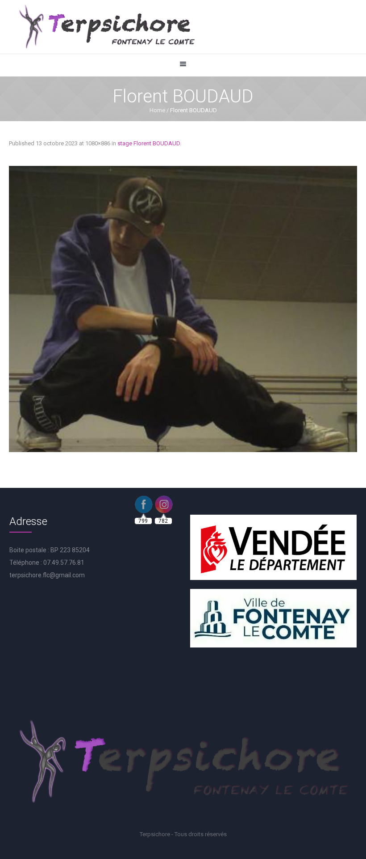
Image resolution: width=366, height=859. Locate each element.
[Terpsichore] (106, 27)
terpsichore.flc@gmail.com (47, 575)
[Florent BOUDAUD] (183, 309)
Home (157, 110)
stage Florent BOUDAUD (148, 143)
